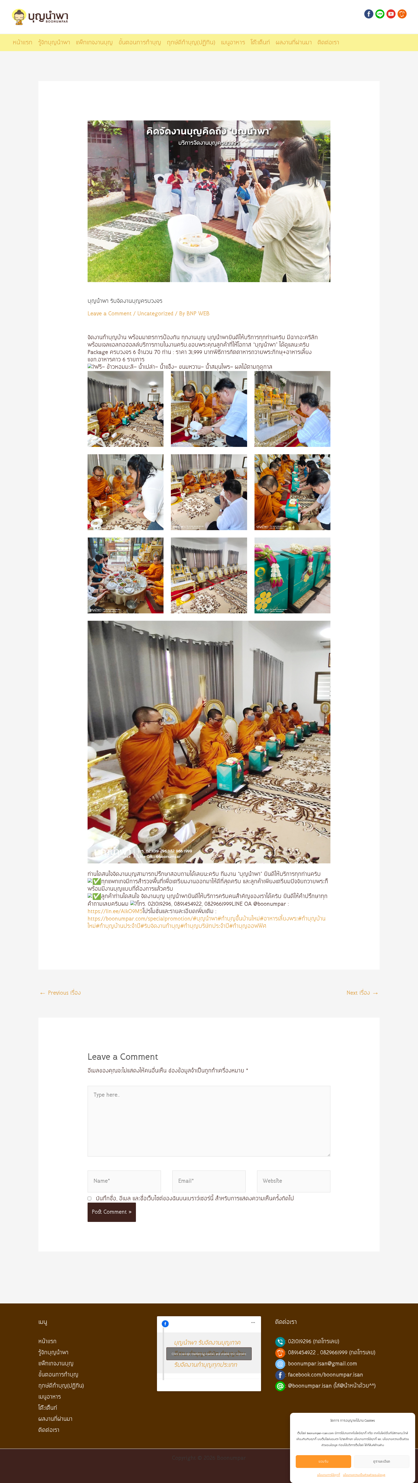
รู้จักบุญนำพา (53, 1353)
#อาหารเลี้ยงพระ (279, 919)
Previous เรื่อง (60, 993)
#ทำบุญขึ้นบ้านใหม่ (239, 919)
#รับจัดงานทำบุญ (160, 926)
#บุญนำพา (205, 919)
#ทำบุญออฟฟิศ (247, 926)
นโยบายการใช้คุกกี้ (328, 1475)
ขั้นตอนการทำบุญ (58, 1375)
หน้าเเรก (47, 1342)
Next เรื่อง (363, 993)
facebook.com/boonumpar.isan (325, 1375)
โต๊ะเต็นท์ (47, 1408)
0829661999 (333, 1353)
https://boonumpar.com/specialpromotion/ (140, 919)
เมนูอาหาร (49, 1397)
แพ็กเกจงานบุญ (56, 1364)
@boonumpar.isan (310, 1386)
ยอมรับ (323, 1462)
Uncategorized (155, 314)
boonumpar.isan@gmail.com (322, 1364)
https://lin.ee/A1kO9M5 (115, 912)
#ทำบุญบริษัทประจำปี (204, 926)
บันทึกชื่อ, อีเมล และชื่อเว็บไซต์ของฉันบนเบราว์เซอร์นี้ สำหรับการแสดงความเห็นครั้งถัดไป (195, 1199)
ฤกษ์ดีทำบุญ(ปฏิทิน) (61, 1386)
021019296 (299, 1342)
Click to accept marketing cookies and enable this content (209, 1354)
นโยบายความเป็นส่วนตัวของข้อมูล (364, 1475)
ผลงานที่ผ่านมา (55, 1419)
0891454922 (302, 1353)
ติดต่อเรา (48, 1430)
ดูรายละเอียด (381, 1462)
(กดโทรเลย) (326, 1342)
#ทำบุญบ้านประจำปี (118, 926)
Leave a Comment (110, 314)
